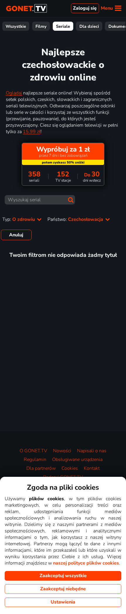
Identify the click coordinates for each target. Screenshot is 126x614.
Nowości (62, 451)
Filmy (41, 26)
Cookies (70, 468)
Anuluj (16, 235)
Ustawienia (63, 602)
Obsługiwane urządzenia (77, 459)
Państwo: (75, 219)
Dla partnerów (41, 468)
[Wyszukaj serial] (70, 200)
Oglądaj (14, 93)
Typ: (19, 219)
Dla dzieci (89, 26)
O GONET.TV (33, 451)
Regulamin (35, 459)
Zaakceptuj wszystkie (63, 575)
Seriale (63, 26)
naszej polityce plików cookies (86, 563)
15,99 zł (31, 131)
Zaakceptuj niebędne (63, 589)
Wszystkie (16, 26)
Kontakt (92, 468)
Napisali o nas (91, 451)
